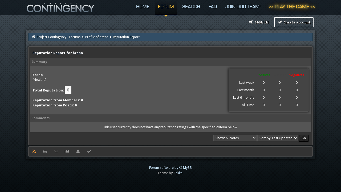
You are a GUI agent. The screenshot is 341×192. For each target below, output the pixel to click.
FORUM (166, 7)
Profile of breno (96, 37)
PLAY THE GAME (292, 7)
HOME (142, 7)
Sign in (261, 22)
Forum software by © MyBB (170, 168)
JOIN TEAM (243, 7)
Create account (297, 22)
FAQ (213, 7)
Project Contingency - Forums (58, 37)
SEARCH (191, 7)
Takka (178, 173)
